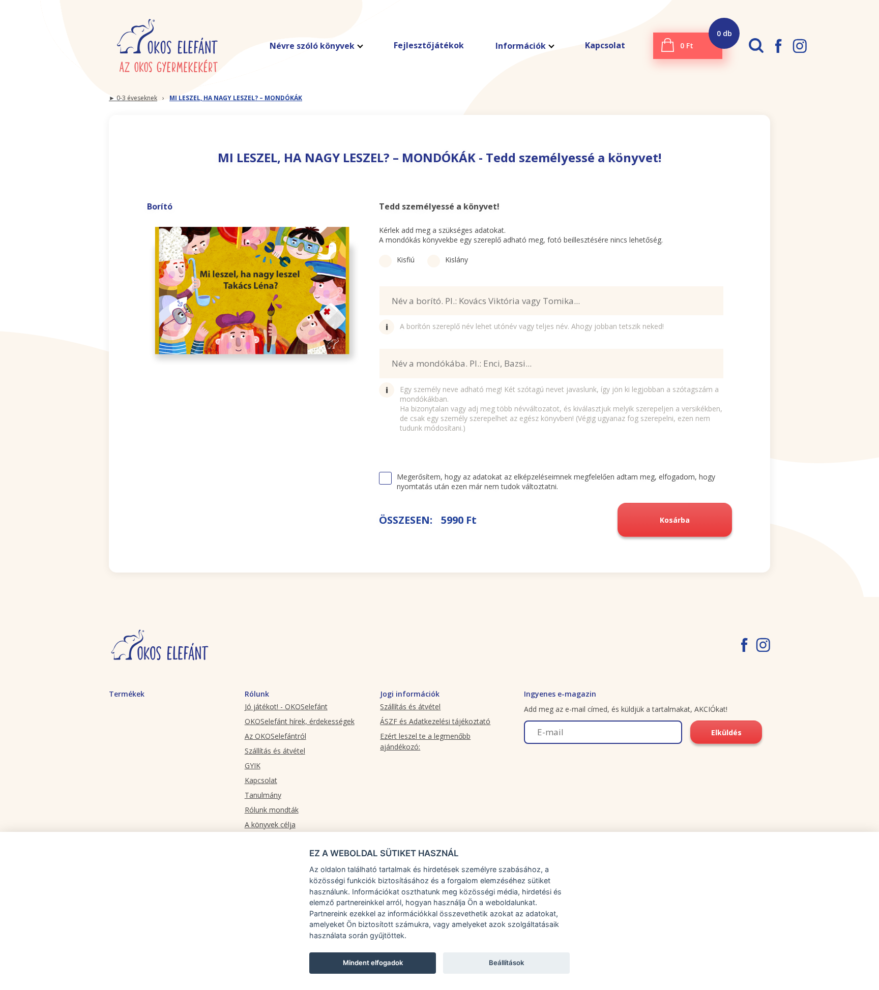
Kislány (456, 259)
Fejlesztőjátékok (429, 45)
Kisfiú (406, 259)
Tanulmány (263, 795)
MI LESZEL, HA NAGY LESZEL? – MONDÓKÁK (235, 98)
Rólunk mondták (272, 810)
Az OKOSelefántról (275, 736)
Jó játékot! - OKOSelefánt (286, 706)
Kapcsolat (605, 45)
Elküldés (726, 732)
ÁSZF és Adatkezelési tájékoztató (435, 721)
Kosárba (675, 520)
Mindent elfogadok (373, 962)
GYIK (252, 765)
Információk (520, 45)
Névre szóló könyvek (312, 45)
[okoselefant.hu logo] (167, 45)
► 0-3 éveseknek (133, 98)
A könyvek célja (270, 824)
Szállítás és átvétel (275, 751)
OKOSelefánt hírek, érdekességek (300, 721)
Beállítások (506, 962)
